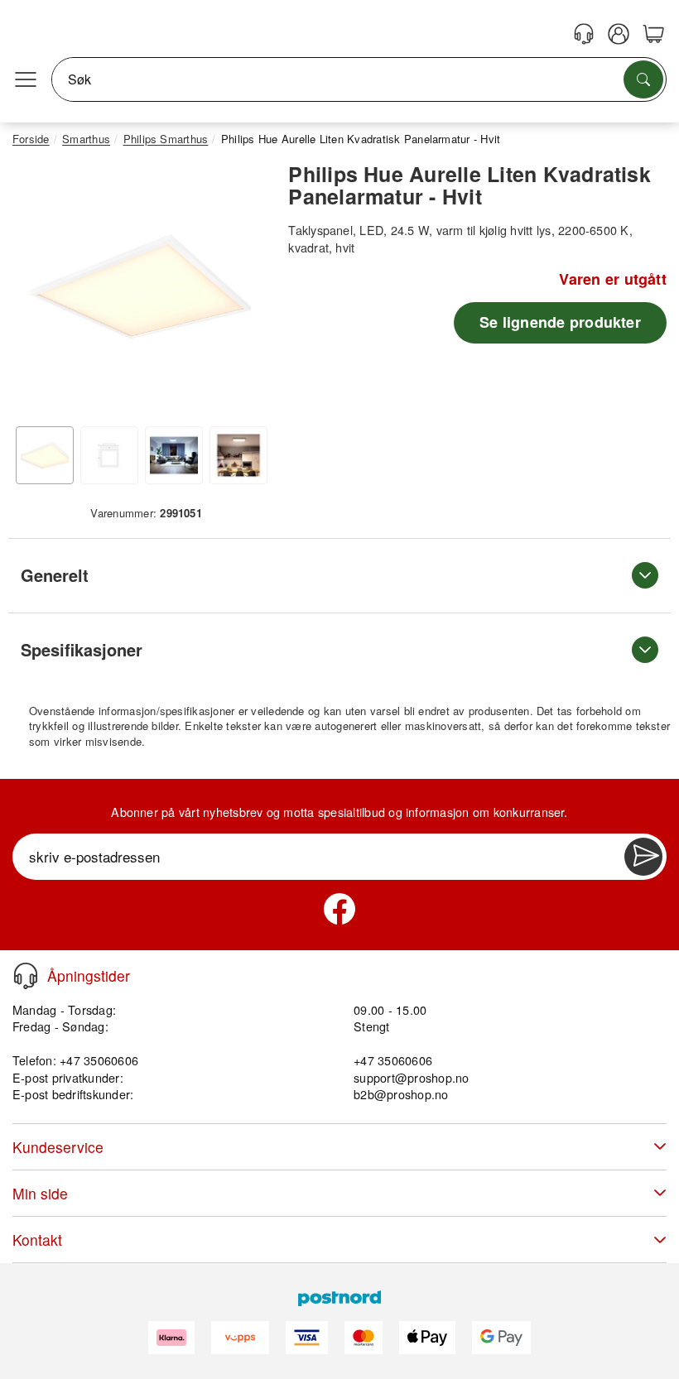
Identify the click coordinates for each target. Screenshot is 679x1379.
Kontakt (37, 1239)
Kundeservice (58, 1146)
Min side (40, 1193)
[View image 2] (109, 455)
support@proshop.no (411, 1077)
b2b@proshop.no (401, 1094)
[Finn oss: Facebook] (339, 908)
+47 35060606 (393, 1060)
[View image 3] (174, 455)
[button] (140, 286)
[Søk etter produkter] (643, 79)
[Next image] (242, 290)
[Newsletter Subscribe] (643, 857)
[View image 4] (238, 455)
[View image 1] (45, 455)
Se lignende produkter (560, 322)
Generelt (55, 575)
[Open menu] (25, 79)
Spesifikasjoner (81, 649)
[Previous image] (37, 290)
